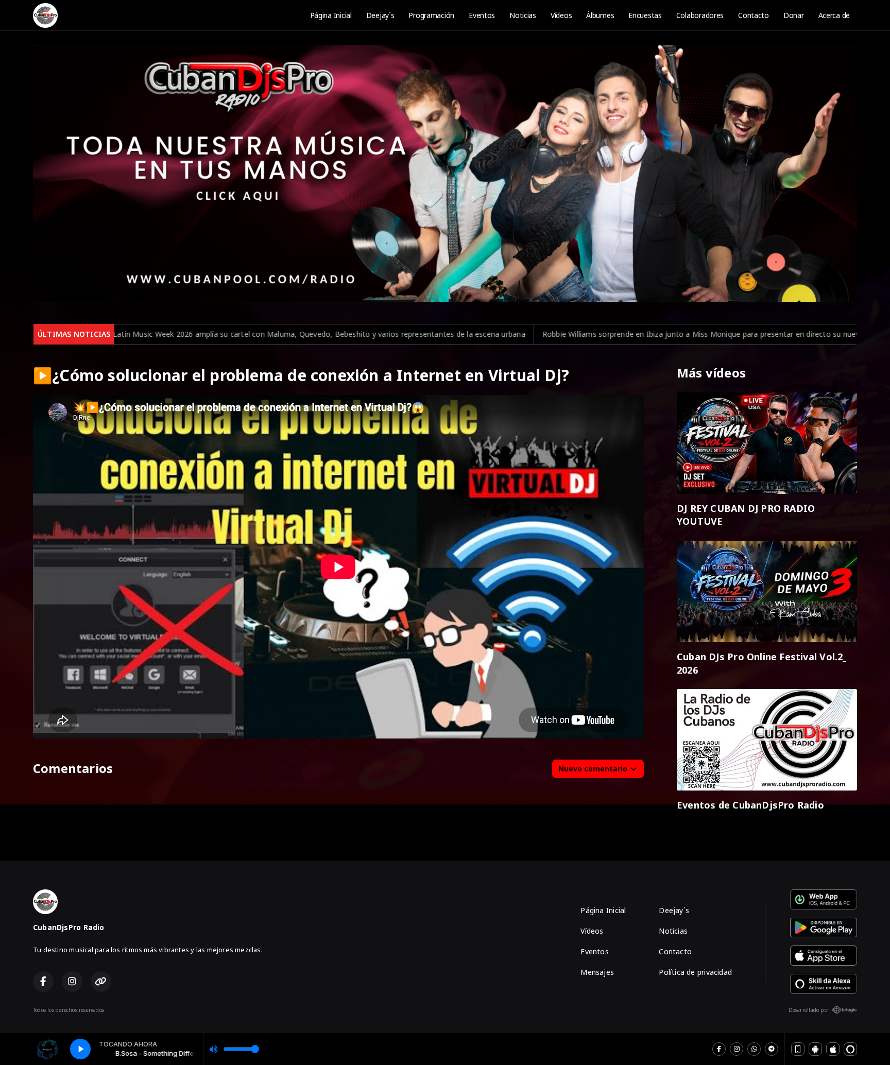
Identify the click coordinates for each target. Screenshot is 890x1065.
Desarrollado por (809, 1010)
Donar (793, 15)
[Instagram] (736, 1049)
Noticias (522, 15)
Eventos (482, 15)
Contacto (753, 15)
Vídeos (561, 15)
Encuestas (644, 15)
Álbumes (600, 15)
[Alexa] (850, 1049)
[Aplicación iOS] (833, 1049)
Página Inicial (331, 15)
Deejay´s (380, 15)
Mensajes (597, 972)
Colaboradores (700, 15)
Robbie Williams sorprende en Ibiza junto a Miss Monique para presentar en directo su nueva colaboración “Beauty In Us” (586, 334)
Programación (431, 15)
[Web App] (798, 1049)
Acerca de (834, 15)
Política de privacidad (695, 972)
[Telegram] (771, 1049)
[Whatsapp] (754, 1049)
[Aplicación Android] (815, 1049)
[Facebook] (719, 1049)
